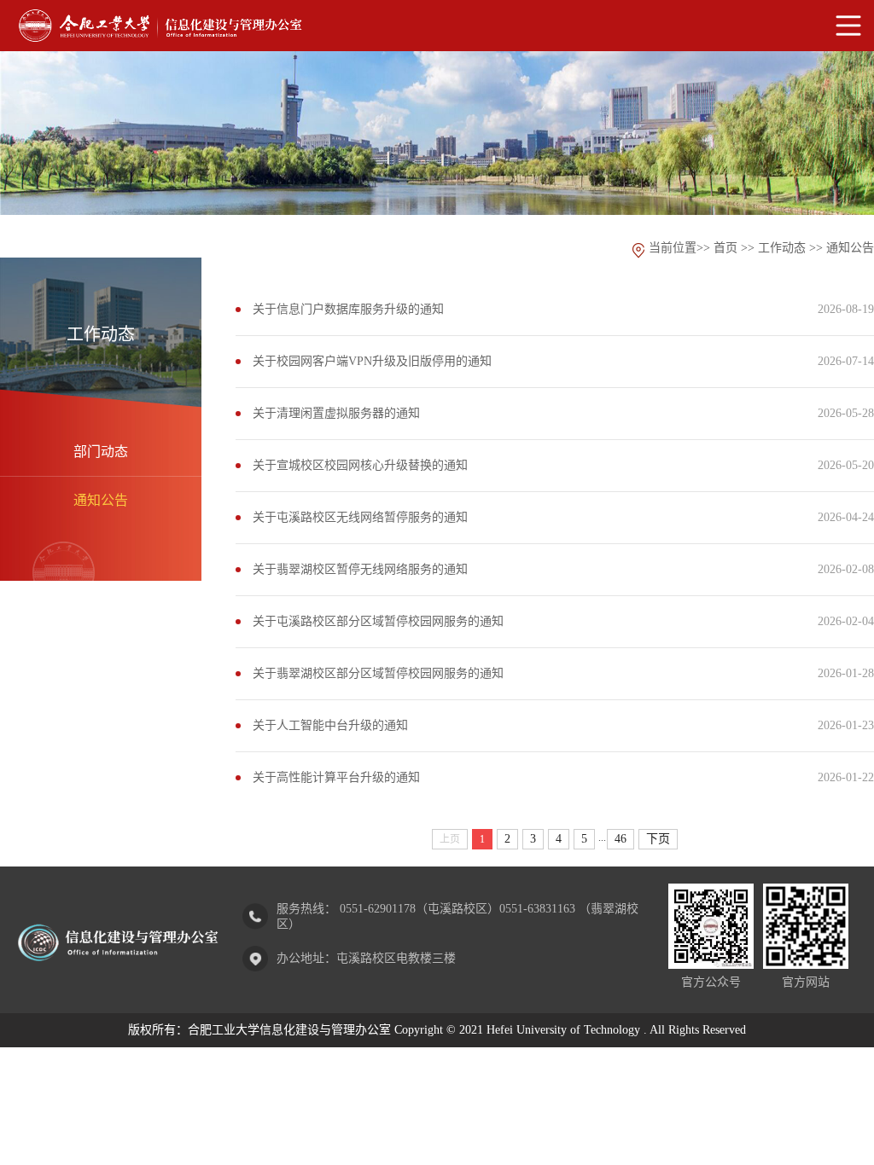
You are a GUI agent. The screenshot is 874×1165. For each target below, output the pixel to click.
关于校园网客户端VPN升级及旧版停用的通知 (372, 361)
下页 (658, 838)
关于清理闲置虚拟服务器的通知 (336, 413)
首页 (725, 247)
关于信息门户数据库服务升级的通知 (348, 309)
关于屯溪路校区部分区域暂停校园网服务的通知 (378, 621)
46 (620, 838)
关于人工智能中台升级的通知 (330, 725)
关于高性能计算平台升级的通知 (336, 777)
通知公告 (100, 500)
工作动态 (782, 247)
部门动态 (100, 451)
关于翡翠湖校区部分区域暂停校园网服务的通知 (378, 673)
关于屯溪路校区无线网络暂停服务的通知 (360, 517)
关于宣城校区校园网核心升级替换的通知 (360, 465)
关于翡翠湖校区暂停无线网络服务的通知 (360, 569)
